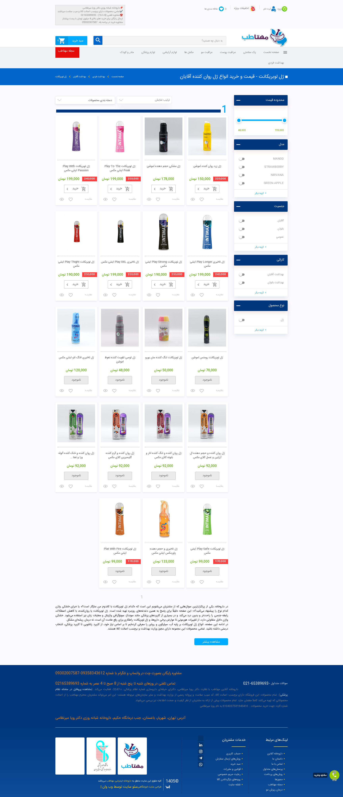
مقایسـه (219, 295)
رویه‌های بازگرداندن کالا (229, 780)
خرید (75, 188)
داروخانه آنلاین (275, 754)
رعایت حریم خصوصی (229, 774)
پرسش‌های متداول (273, 769)
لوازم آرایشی (170, 52)
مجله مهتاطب (66, 50)
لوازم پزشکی (148, 52)
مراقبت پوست (228, 52)
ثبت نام (267, 9)
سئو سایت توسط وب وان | (119, 787)
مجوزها (279, 780)
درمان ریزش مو (274, 790)
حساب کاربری (233, 754)
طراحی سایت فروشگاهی (149, 787)
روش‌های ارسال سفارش (228, 759)
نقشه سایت (234, 785)
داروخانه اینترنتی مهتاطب (118, 781)
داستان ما (277, 759)
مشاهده (150, 193)
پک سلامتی (249, 52)
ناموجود (207, 379)
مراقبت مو (206, 52)
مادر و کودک (127, 52)
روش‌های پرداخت (273, 774)
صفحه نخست (271, 52)
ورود (279, 9)
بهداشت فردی (276, 63)
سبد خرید (235, 764)
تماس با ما (277, 764)
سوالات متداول (279, 683)
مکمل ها (189, 52)
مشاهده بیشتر (211, 641)
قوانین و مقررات (232, 769)
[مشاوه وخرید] (334, 775)
